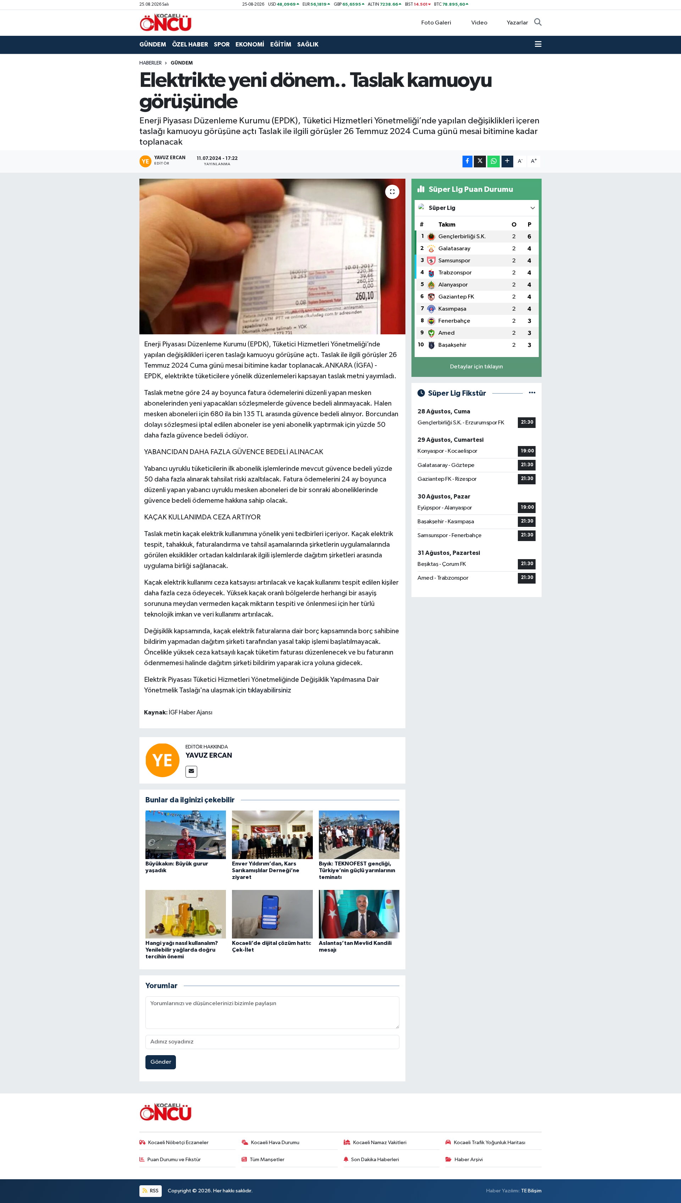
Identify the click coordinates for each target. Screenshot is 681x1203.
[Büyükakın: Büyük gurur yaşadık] (185, 835)
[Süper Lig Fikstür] (532, 393)
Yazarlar (517, 23)
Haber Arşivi (469, 1159)
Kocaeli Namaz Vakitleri (379, 1142)
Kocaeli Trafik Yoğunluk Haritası (489, 1142)
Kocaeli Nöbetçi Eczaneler (178, 1142)
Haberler (150, 63)
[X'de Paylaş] (480, 161)
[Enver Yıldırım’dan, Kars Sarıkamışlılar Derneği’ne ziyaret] (272, 835)
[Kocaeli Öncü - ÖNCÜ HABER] (166, 22)
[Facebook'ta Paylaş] (467, 161)
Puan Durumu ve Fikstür (174, 1159)
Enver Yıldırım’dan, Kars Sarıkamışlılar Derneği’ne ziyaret (265, 870)
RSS (154, 1190)
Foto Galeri (436, 23)
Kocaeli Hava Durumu (275, 1142)
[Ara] (538, 23)
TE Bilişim (531, 1190)
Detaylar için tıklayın (476, 367)
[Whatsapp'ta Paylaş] (493, 161)
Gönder (160, 1062)
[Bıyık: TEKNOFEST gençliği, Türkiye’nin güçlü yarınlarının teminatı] (359, 835)
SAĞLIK (308, 44)
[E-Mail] (191, 772)
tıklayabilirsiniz (269, 690)
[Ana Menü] (538, 44)
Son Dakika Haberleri (375, 1159)
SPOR (221, 44)
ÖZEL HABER (190, 44)
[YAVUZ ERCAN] (162, 760)
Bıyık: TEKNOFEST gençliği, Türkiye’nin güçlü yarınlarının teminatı (357, 870)
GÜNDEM (152, 44)
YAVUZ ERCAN (209, 755)
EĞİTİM (280, 44)
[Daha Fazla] (507, 161)
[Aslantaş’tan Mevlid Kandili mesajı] (359, 914)
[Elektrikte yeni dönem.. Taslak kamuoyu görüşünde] (272, 257)
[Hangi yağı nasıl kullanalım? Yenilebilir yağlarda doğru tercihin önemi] (185, 914)
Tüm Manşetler (267, 1159)
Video (479, 23)
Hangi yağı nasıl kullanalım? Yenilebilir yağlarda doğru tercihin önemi (181, 949)
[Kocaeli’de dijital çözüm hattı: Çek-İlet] (272, 914)
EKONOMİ (250, 44)
